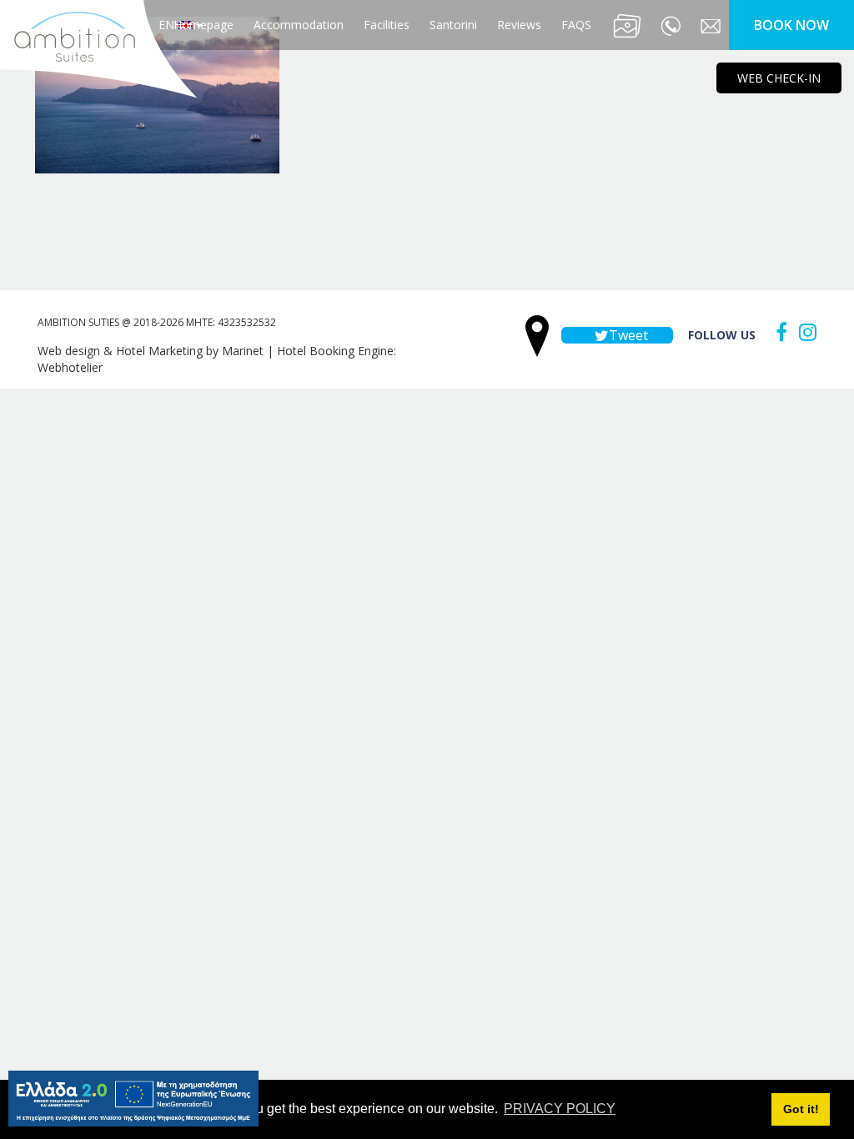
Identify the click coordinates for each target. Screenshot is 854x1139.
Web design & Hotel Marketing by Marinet (151, 351)
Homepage (203, 25)
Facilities (386, 25)
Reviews (519, 25)
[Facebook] (777, 332)
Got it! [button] (801, 1109)
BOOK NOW (791, 25)
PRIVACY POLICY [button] (559, 1108)
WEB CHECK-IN (779, 78)
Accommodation (299, 25)
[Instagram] (803, 332)
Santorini (453, 25)
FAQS (576, 25)
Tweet (626, 335)
